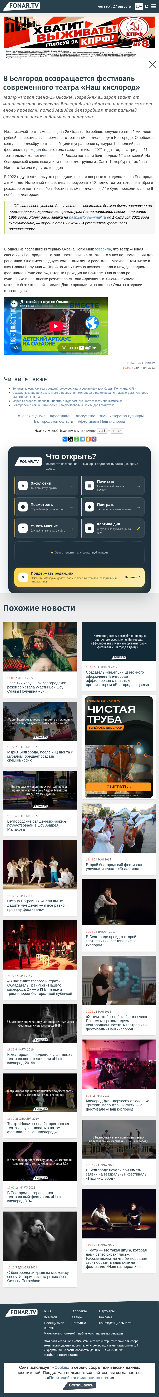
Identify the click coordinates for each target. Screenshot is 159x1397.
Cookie (60, 1367)
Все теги (50, 1317)
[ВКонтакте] (65, 439)
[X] (70, 439)
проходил (32, 149)
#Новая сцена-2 (31, 416)
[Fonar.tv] (21, 6)
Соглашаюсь (81, 1385)
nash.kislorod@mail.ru (87, 217)
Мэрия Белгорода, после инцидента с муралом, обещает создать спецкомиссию (67, 401)
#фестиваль (60, 416)
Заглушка (78, 1323)
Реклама (105, 1317)
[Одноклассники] (88, 439)
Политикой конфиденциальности (80, 1377)
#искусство (85, 416)
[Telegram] (82, 439)
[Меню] (153, 6)
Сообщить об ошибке (54, 1325)
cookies (81, 1341)
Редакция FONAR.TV (141, 363)
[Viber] (94, 439)
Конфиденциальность (115, 1323)
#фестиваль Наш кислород (101, 421)
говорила (103, 249)
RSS (47, 1311)
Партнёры (107, 1311)
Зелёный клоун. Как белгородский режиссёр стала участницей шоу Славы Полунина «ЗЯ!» (74, 389)
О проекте (79, 1311)
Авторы (77, 1317)
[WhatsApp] (76, 439)
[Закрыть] (152, 64)
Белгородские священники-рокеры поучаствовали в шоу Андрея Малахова (63, 405)
